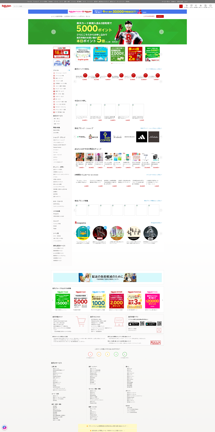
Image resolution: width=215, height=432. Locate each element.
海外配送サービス (57, 260)
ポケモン (55, 157)
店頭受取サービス (57, 258)
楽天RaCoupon (56, 387)
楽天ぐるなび (130, 379)
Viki (91, 410)
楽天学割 (55, 194)
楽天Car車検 (130, 382)
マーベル (55, 152)
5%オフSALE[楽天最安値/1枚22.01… (136, 164)
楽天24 (95, 1)
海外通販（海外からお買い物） (60, 189)
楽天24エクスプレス (104, 1)
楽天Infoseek (93, 395)
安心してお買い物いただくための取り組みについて (119, 341)
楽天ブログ (92, 401)
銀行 (69, 1)
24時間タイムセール (58, 172)
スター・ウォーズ (57, 154)
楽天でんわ (92, 394)
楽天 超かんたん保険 (57, 417)
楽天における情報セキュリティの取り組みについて (119, 336)
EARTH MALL (56, 204)
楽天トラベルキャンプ (95, 371)
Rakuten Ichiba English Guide (60, 321)
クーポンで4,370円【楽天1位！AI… (99, 164)
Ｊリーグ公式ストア (57, 162)
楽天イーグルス (93, 418)
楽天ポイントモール (131, 394)
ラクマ (84, 1)
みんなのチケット (94, 416)
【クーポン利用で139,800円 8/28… (108, 164)
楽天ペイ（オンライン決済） (59, 397)
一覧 (69, 70)
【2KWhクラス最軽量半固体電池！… (155, 164)
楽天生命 (55, 413)
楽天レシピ (129, 377)
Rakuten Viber (93, 403)
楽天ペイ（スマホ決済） (58, 398)
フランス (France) (131, 410)
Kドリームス (93, 384)
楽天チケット (93, 413)
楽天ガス (129, 370)
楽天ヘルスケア (130, 373)
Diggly (54, 228)
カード (61, 1)
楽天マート (55, 380)
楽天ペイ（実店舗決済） (96, 331)
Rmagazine (56, 213)
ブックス (73, 1)
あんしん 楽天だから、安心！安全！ (155, 342)
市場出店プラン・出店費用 (97, 322)
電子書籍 (79, 1)
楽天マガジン (93, 412)
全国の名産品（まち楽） (58, 216)
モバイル (30, 1)
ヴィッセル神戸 (93, 419)
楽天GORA (92, 377)
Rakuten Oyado (93, 374)
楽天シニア (129, 374)
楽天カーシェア (93, 376)
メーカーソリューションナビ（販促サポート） (101, 328)
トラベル (56, 1)
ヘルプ (185, 1)
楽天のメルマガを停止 (66, 331)
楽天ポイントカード (131, 392)
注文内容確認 (57, 331)
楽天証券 (55, 407)
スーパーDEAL (43, 1)
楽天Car (129, 380)
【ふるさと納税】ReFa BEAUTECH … (146, 164)
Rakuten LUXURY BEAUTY (59, 145)
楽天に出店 (180, 1)
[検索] (181, 6)
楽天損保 (55, 412)
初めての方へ (56, 319)
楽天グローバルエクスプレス (59, 390)
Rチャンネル (93, 408)
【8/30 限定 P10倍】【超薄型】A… (89, 164)
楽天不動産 (129, 385)
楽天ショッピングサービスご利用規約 (62, 328)
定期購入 (55, 191)
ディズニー (55, 149)
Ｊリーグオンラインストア (59, 388)
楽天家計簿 (129, 387)
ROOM (127, 1)
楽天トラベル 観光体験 (95, 370)
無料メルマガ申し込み (58, 324)
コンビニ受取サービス (58, 248)
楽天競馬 (92, 382)
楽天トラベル (93, 368)
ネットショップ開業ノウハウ (97, 326)
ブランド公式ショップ (58, 142)
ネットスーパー (120, 1)
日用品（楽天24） (57, 179)
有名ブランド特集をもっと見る (152, 200)
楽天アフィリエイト (94, 398)
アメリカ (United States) (132, 409)
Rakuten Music (93, 415)
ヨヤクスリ (129, 371)
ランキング (36, 1)
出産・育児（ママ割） (58, 238)
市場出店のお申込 (95, 321)
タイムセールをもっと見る (153, 174)
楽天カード (55, 395)
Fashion (50, 1)
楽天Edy (55, 400)
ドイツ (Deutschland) (132, 412)
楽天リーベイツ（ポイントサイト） (61, 174)
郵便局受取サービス (57, 250)
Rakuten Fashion (57, 147)
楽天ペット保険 (56, 420)
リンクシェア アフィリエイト (96, 400)
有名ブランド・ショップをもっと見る (151, 128)
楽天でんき (129, 368)
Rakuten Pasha (130, 397)
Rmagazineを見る (156, 222)
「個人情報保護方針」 (74, 341)
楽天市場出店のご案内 (96, 319)
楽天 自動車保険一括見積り (59, 415)
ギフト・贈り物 (56, 236)
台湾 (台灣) (129, 407)
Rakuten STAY (93, 373)
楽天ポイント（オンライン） (97, 329)
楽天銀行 (55, 406)
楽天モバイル (93, 390)
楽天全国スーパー (57, 382)
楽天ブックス (56, 368)
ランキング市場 (56, 223)
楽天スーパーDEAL (57, 169)
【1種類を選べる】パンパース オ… (126, 164)
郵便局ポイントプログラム (59, 255)
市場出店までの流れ (95, 324)
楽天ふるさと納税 (57, 184)
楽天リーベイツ (56, 384)
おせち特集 (55, 132)
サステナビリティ (132, 330)
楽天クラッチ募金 (132, 328)
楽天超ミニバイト (131, 402)
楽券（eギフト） (57, 196)
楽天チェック (130, 398)
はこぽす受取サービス (58, 253)
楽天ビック (112, 1)
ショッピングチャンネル (58, 186)
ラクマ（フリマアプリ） (58, 206)
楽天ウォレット (56, 409)
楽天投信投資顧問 (57, 410)
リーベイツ (90, 1)
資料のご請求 (103, 321)
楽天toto (92, 379)
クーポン (55, 177)
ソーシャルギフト (57, 240)
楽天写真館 (129, 384)
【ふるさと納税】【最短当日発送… (79, 164)
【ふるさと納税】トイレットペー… (117, 164)
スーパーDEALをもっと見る (153, 69)
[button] (191, 6)
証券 (65, 1)
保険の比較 (55, 418)
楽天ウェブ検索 (93, 397)
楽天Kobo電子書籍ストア (58, 370)
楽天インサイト (130, 400)
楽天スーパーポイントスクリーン (134, 395)
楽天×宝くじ (93, 380)
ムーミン (55, 159)
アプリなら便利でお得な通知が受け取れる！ (138, 319)
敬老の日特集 (56, 130)
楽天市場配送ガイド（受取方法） (61, 326)
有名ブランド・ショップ (58, 140)
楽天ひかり (92, 392)
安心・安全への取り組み (59, 322)
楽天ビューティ (130, 376)
